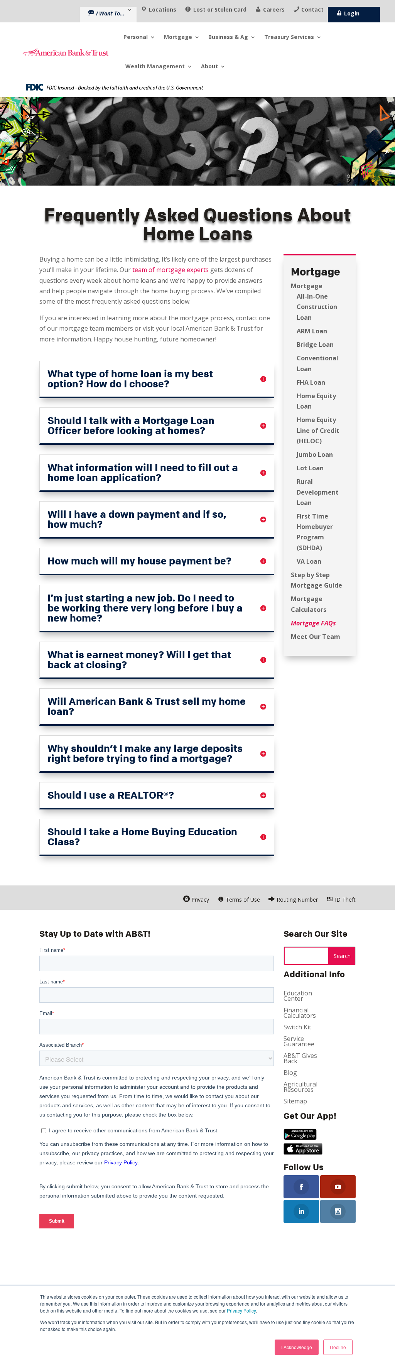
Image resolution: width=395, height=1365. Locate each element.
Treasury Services (289, 37)
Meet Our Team (315, 636)
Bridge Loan (315, 344)
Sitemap (295, 1101)
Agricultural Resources (300, 1087)
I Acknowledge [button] (296, 1347)
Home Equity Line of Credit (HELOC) (318, 430)
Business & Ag (228, 37)
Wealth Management (155, 66)
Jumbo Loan (315, 454)
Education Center (298, 996)
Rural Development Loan (318, 492)
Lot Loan (310, 468)
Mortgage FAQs (313, 623)
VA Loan (309, 561)
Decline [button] (338, 1347)
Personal (135, 37)
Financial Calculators (300, 1013)
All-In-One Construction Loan (317, 306)
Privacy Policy (241, 1310)
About (209, 66)
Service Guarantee (299, 1042)
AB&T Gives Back (300, 1059)
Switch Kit (297, 1027)
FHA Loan (311, 382)
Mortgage (178, 37)
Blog (290, 1073)
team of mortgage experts (170, 269)
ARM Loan (312, 331)
